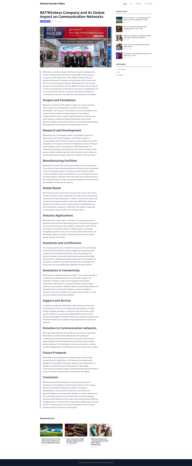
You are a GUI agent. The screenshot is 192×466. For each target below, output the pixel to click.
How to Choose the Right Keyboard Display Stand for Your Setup (75, 441)
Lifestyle (138, 4)
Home (125, 4)
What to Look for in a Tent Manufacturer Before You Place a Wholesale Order (51, 441)
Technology (148, 4)
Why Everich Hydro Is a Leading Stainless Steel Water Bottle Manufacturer (137, 36)
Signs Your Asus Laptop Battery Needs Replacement (136, 45)
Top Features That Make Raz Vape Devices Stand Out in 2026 (138, 54)
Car (131, 4)
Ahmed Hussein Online (52, 3)
